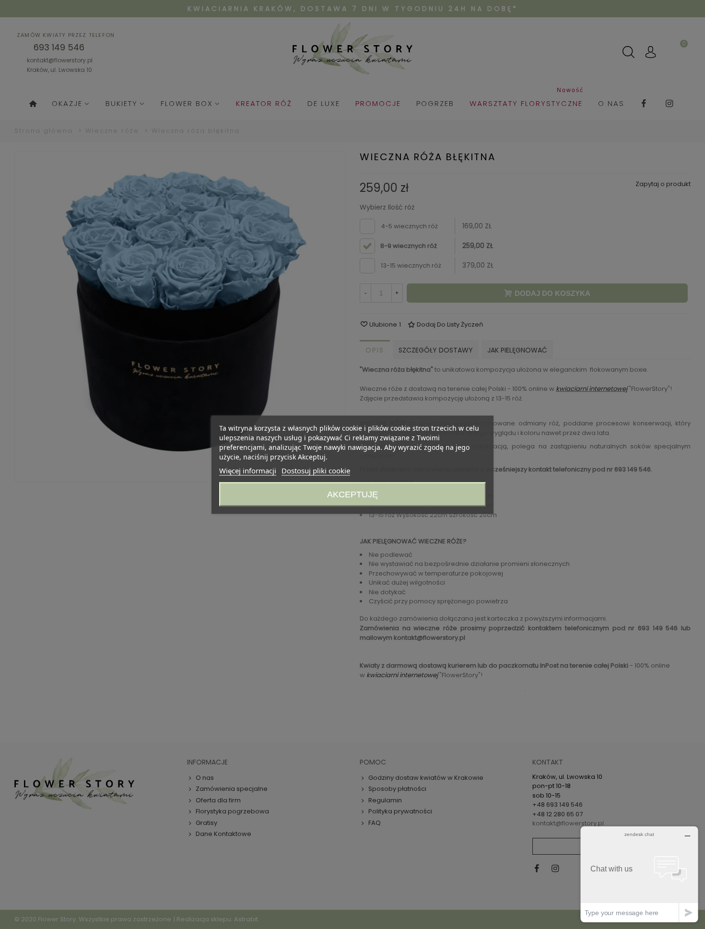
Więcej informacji (247, 470)
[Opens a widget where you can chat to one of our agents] (639, 874)
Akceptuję (352, 494)
